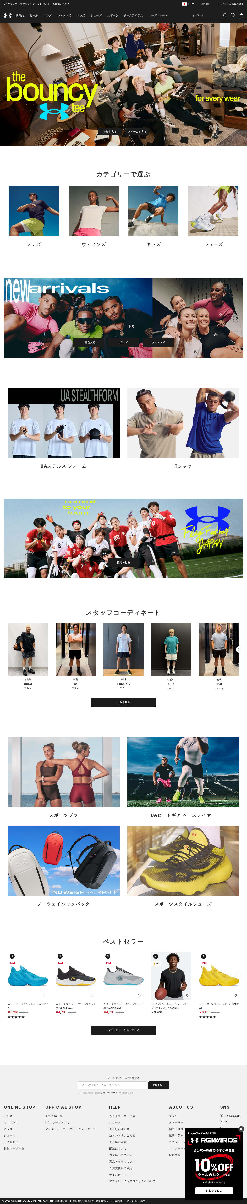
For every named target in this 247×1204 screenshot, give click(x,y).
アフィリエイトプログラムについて (132, 1181)
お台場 (27, 679)
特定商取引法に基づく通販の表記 (90, 1200)
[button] (239, 649)
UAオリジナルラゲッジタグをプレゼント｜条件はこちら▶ (37, 3)
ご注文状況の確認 (121, 1168)
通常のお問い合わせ (122, 1135)
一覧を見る (89, 342)
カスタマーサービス (122, 1115)
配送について (118, 1148)
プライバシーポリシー (111, 1092)
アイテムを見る (137, 131)
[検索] (225, 15)
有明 (75, 679)
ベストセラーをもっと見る (123, 1030)
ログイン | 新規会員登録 (230, 3)
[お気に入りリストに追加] (44, 995)
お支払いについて (121, 1155)
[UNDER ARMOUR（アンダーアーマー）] (8, 15)
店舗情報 (205, 3)
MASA (27, 684)
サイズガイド (118, 1174)
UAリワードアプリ (57, 1122)
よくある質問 (118, 1141)
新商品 (20, 15)
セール (34, 15)
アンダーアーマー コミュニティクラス (70, 1129)
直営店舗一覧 (54, 1115)
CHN (171, 684)
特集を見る (110, 131)
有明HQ (171, 679)
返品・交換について (122, 1161)
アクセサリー (12, 1141)
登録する (157, 1085)
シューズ (96, 15)
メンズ (48, 15)
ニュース (115, 1122)
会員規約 (117, 1200)
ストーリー (176, 1122)
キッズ (81, 15)
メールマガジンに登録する (123, 1078)
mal (75, 684)
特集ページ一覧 (14, 1148)
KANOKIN (123, 684)
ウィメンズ (64, 15)
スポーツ (112, 15)
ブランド (175, 1115)
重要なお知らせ (119, 1129)
